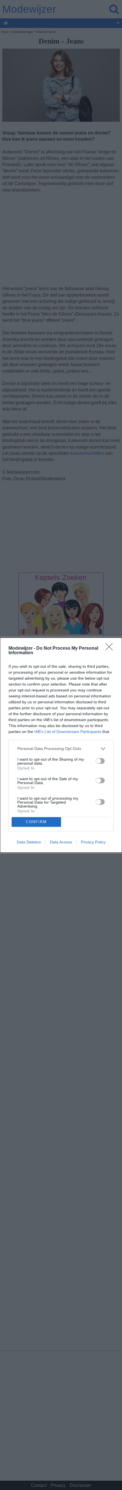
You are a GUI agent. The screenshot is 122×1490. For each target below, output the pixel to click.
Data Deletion (29, 842)
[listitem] (61, 749)
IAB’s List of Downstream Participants (67, 731)
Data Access (61, 842)
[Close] (111, 648)
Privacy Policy (93, 842)
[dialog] (61, 745)
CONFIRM (36, 822)
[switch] (100, 761)
